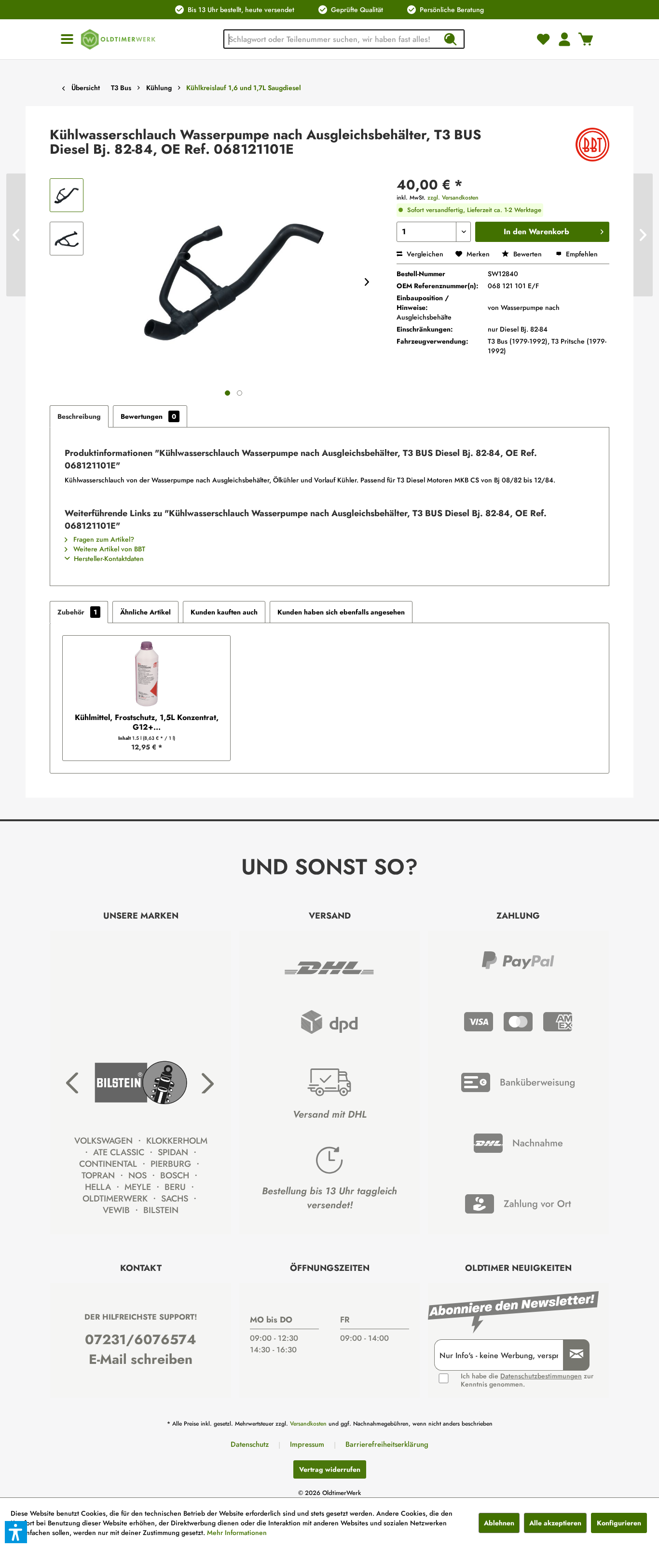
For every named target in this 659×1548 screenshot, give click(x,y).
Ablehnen (499, 1523)
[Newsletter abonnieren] (573, 1355)
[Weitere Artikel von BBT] (592, 144)
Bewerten (527, 254)
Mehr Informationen (237, 1532)
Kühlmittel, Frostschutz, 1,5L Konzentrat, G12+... (147, 722)
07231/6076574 (140, 1339)
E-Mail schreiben (140, 1359)
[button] (16, 1532)
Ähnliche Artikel (145, 612)
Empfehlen (581, 254)
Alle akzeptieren (555, 1523)
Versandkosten (308, 1423)
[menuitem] (67, 39)
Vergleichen (424, 254)
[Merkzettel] (543, 39)
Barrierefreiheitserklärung (386, 1444)
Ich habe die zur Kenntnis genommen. (527, 1380)
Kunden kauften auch (224, 612)
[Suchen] (450, 39)
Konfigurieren (619, 1523)
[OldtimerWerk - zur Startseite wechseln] (118, 39)
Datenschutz (250, 1444)
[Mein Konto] (564, 39)
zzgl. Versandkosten (453, 197)
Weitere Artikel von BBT (108, 549)
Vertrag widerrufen (329, 1469)
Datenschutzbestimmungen (541, 1376)
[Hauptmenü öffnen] (67, 39)
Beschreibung (79, 416)
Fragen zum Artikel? (102, 539)
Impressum (307, 1444)
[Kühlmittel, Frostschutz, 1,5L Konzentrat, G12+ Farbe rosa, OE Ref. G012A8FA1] (146, 674)
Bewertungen (148, 416)
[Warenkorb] (585, 39)
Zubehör (77, 612)
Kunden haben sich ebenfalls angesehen (341, 612)
